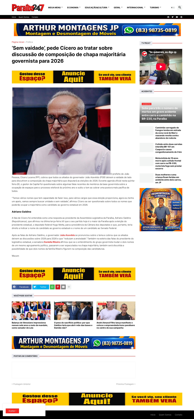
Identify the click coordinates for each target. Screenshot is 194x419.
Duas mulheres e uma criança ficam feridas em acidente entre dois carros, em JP (168, 178)
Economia (72, 7)
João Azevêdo (67, 235)
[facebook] (168, 17)
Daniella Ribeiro (52, 242)
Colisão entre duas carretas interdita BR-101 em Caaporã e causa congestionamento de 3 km (168, 148)
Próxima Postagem (125, 384)
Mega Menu (54, 7)
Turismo (154, 7)
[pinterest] (181, 17)
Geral (117, 7)
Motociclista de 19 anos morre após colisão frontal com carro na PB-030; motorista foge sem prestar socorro (168, 163)
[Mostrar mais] (68, 287)
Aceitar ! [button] (12, 411)
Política (29, 42)
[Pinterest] (57, 287)
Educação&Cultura (96, 7)
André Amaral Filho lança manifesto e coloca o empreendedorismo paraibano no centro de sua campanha (116, 325)
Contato (35, 17)
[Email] (63, 287)
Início (14, 17)
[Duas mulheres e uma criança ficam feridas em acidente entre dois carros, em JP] (147, 178)
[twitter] (172, 17)
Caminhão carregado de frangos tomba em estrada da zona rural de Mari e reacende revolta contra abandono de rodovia (168, 132)
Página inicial (18, 42)
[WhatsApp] (52, 287)
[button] (172, 7)
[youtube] (177, 17)
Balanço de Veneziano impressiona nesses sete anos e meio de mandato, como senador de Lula (30, 325)
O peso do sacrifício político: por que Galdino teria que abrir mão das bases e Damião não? (73, 325)
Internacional (135, 7)
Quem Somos (24, 17)
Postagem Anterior (22, 384)
